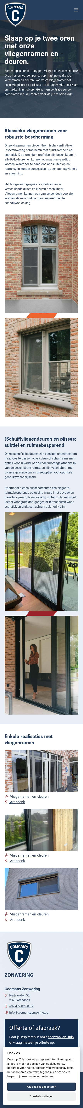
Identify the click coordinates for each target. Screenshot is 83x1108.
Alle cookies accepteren (41, 1086)
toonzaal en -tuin (61, 1037)
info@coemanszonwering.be (28, 1012)
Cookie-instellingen (41, 1096)
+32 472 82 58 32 (21, 1006)
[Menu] (76, 10)
